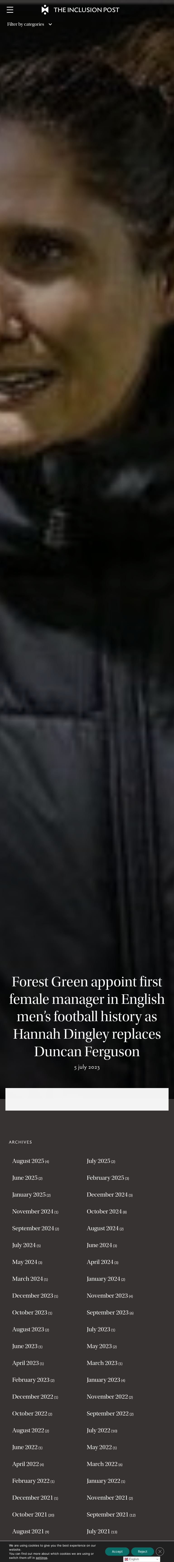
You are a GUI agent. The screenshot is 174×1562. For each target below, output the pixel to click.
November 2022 (107, 1396)
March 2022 (102, 1464)
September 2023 (108, 1312)
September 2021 (108, 1514)
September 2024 (33, 1228)
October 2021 (29, 1514)
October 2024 (104, 1211)
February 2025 (105, 1177)
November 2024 (32, 1211)
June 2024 (99, 1245)
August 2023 (28, 1329)
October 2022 (29, 1413)
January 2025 (29, 1194)
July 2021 (98, 1531)
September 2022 (108, 1413)
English (133, 1559)
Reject (142, 1551)
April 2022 (25, 1464)
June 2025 (25, 1177)
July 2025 (98, 1161)
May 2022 (99, 1447)
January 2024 (103, 1278)
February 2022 (31, 1480)
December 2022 (32, 1396)
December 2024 (107, 1194)
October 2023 (29, 1312)
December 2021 (32, 1497)
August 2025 (28, 1161)
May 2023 (99, 1346)
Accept (117, 1551)
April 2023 (25, 1363)
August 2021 (28, 1531)
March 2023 (102, 1363)
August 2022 (28, 1430)
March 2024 (27, 1278)
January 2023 (103, 1379)
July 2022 (98, 1430)
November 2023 (107, 1295)
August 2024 (103, 1228)
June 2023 (25, 1346)
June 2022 (25, 1447)
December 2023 (32, 1295)
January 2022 (103, 1480)
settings (41, 1557)
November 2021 (107, 1497)
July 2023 (98, 1329)
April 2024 (100, 1262)
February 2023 (31, 1379)
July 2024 (24, 1245)
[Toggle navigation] (10, 9)
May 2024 (24, 1262)
